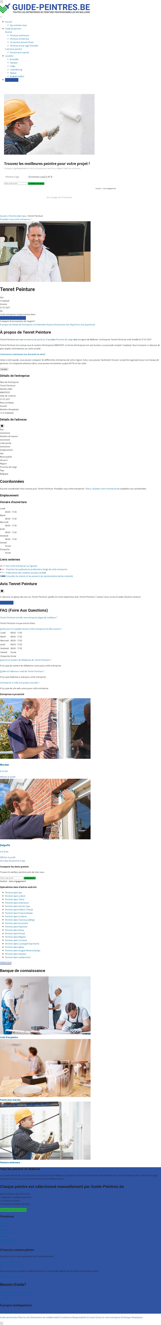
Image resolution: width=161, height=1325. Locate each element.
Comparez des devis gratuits (13, 1210)
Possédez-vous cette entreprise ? (15, 219)
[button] (28, 618)
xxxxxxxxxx (5, 433)
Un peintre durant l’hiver (22, 42)
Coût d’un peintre (13, 49)
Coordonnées (39, 325)
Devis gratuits (11, 80)
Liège (12, 66)
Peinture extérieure (19, 35)
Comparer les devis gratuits (13, 318)
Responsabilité (80, 1317)
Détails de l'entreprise (22, 325)
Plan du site (24, 1317)
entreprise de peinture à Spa (37, 340)
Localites (9, 56)
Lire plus (4, 369)
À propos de (6, 325)
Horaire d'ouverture (56, 325)
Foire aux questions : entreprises (15, 1295)
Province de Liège (64, 340)
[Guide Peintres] (45, 13)
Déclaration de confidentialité (45, 1317)
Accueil (8, 22)
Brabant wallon (17, 76)
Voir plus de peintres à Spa (12, 861)
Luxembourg (16, 70)
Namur (13, 73)
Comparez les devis (36, 183)
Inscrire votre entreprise (11, 1265)
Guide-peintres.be (8, 1317)
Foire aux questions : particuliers (15, 1292)
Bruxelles (14, 59)
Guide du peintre (13, 29)
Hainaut (13, 63)
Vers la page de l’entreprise (59, 197)
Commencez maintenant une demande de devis (22, 354)
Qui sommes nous (18, 25)
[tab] (80, 617)
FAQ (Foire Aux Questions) (82, 325)
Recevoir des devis (8, 1262)
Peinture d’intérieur (19, 39)
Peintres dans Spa (17, 216)
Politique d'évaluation (132, 1317)
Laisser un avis (6, 603)
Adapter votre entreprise (12, 1277)
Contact (4, 1299)
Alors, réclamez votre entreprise (101, 489)
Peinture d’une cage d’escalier (24, 46)
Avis (68, 325)
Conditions (66, 1317)
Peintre (8, 32)
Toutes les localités (9, 1243)
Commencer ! (30, 878)
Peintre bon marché (19, 53)
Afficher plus (5, 963)
